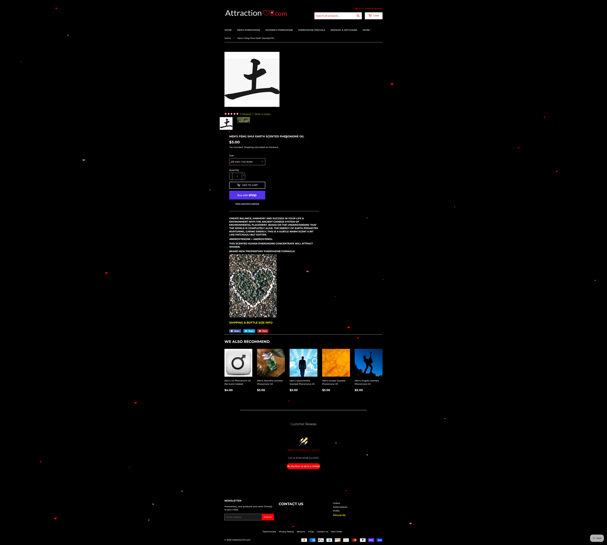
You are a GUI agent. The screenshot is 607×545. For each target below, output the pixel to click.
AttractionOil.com (241, 540)
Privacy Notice (286, 531)
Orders (336, 503)
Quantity (234, 170)
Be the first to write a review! (304, 466)
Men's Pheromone (248, 30)
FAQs (311, 531)
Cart (376, 15)
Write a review (262, 114)
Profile (336, 510)
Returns (301, 531)
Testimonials (269, 531)
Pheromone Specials (311, 30)
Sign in (357, 8)
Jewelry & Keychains (344, 30)
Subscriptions (340, 507)
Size (231, 155)
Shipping (249, 147)
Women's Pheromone (279, 30)
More (366, 30)
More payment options (247, 203)
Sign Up (268, 517)
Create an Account (374, 8)
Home (228, 30)
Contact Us (322, 531)
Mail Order (336, 531)
